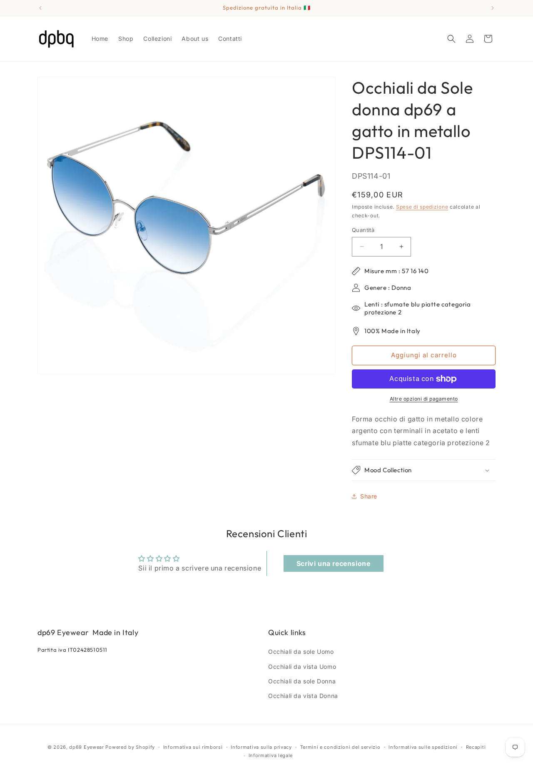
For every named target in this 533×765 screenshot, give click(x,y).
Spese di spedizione (422, 207)
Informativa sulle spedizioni (423, 747)
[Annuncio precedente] (40, 8)
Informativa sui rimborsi (193, 747)
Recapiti (476, 747)
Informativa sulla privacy (261, 747)
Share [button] (368, 496)
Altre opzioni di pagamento (424, 399)
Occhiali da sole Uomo (301, 651)
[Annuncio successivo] (492, 8)
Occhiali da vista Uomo (302, 666)
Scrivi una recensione (333, 563)
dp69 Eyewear (86, 747)
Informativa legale (271, 755)
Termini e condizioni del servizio (340, 747)
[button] (451, 39)
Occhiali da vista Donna (303, 695)
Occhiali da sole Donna (302, 681)
